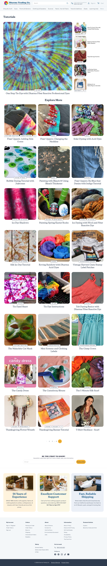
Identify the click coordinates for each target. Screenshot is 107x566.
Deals (86, 9)
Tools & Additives (76, 9)
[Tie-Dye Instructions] (54, 288)
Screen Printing (54, 345)
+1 (84, 34)
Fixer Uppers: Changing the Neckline (54, 140)
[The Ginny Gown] (87, 330)
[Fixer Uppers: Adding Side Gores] (20, 120)
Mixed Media (58, 219)
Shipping (27, 532)
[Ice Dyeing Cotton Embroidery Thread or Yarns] (80, 70)
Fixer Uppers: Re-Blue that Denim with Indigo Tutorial (87, 182)
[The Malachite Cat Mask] (20, 330)
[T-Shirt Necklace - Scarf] (87, 411)
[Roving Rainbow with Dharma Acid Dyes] (54, 246)
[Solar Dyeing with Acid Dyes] (87, 120)
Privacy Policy (67, 537)
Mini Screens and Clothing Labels (54, 349)
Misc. (54, 135)
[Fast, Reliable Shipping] (87, 483)
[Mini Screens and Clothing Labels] (54, 330)
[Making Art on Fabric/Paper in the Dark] (80, 85)
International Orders (30, 534)
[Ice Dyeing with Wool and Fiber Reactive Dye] (87, 204)
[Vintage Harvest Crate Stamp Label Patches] (87, 246)
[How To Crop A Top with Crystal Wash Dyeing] (80, 28)
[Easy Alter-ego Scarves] (80, 56)
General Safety (39, 547)
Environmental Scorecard (51, 532)
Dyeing (78, 34)
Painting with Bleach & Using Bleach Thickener (53, 182)
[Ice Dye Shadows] (20, 204)
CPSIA (37, 552)
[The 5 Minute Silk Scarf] (87, 372)
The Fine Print (67, 539)
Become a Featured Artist (90, 527)
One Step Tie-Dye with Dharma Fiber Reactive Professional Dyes (38, 93)
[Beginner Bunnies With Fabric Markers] (80, 42)
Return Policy (67, 525)
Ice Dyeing (80, 76)
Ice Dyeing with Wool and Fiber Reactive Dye (87, 224)
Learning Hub (94, 9)
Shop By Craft (7, 9)
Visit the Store (48, 530)
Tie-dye (37, 90)
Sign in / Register (10, 525)
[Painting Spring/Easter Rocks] (54, 204)
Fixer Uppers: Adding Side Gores (20, 140)
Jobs (46, 534)
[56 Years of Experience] (19, 483)
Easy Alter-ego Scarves (93, 56)
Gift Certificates (68, 530)
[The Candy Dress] (20, 372)
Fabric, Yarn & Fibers (62, 9)
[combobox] (51, 3)
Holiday (80, 48)
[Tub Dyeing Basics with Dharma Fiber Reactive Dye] (87, 288)
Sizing (65, 532)
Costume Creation (11, 135)
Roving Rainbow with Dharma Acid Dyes (54, 266)
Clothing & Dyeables (39, 9)
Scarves (50, 9)
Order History (10, 527)
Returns (27, 530)
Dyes (15, 9)
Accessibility (67, 534)
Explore (85, 525)
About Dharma (49, 525)
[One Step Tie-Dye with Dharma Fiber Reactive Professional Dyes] (37, 56)
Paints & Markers (25, 9)
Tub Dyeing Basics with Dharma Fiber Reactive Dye (87, 308)
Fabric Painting (26, 135)
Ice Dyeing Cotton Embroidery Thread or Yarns (93, 71)
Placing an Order (29, 525)
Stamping (54, 387)
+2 (34, 135)
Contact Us (48, 527)
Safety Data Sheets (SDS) (41, 549)
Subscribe (81, 462)
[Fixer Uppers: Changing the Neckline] (54, 120)
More (102, 9)
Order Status (28, 527)
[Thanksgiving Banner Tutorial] (54, 411)
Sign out (8, 530)
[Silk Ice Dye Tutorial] (20, 246)
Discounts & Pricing (69, 527)
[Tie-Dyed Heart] (20, 288)
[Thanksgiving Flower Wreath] (20, 411)
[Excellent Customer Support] (53, 483)
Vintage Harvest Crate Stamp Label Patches (87, 266)
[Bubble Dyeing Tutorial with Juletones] (20, 162)
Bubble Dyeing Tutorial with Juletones (20, 182)
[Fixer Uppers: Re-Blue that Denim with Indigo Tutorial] (87, 162)
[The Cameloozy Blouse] (54, 372)
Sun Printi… (78, 90)
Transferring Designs (87, 261)
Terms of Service (55, 562)
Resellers (27, 537)
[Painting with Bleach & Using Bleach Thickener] (54, 162)
